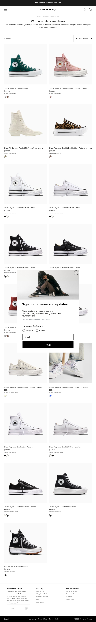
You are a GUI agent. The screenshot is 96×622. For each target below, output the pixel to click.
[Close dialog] (76, 273)
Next (48, 345)
